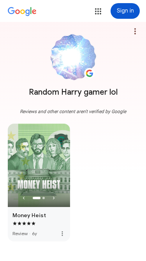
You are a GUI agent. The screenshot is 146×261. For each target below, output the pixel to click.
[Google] (22, 11)
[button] (98, 11)
